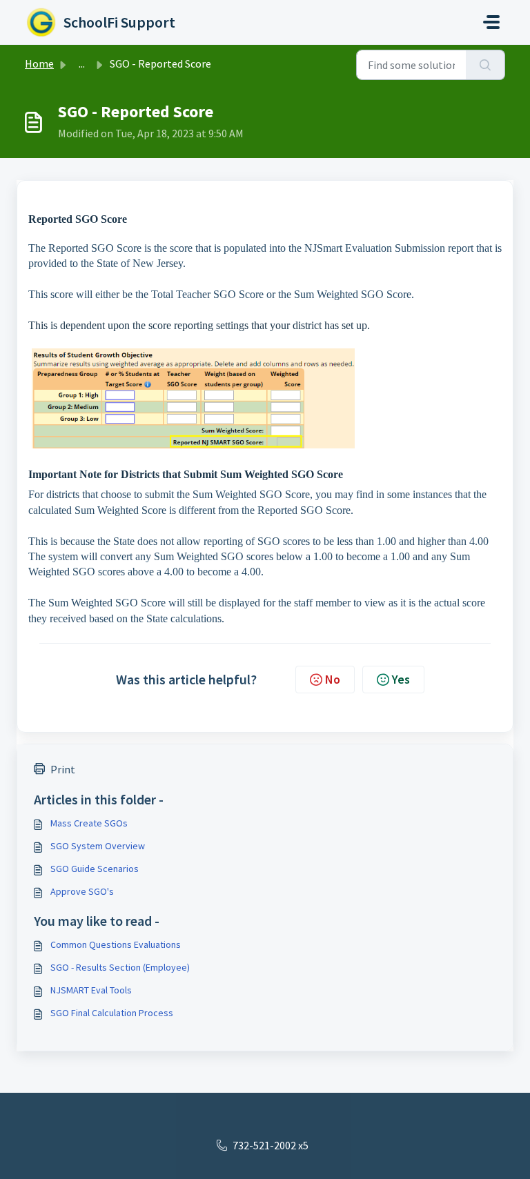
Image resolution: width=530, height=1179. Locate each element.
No (332, 679)
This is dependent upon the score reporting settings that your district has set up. (199, 325)
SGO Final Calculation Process (111, 1013)
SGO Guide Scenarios (94, 868)
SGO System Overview (97, 846)
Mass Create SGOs (89, 823)
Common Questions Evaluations (115, 944)
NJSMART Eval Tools (91, 990)
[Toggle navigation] (491, 22)
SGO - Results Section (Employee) (120, 967)
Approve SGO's (82, 891)
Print (62, 769)
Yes (401, 679)
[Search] (485, 65)
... (82, 63)
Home (39, 63)
